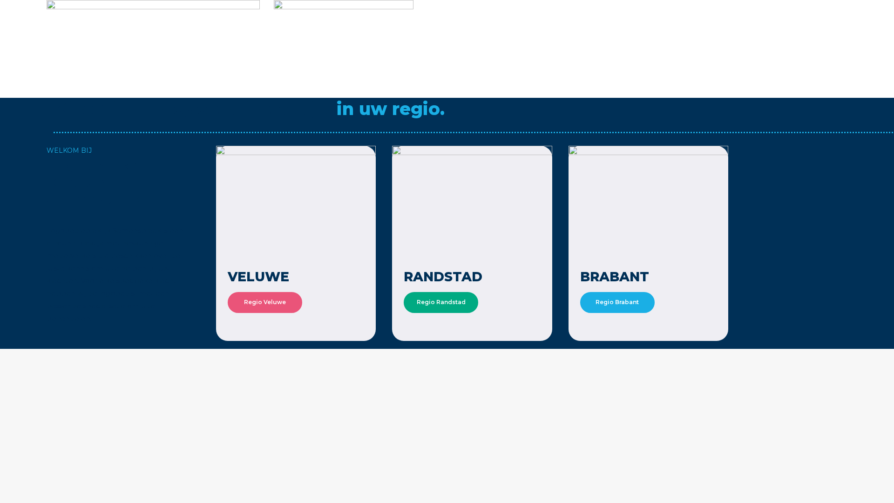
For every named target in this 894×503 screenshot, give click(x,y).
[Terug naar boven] (880, 489)
